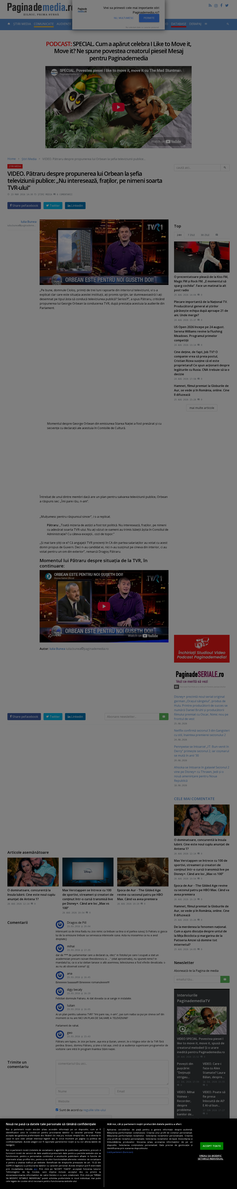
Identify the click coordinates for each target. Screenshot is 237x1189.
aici (35, 1168)
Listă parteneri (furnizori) (120, 1152)
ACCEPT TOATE (212, 1146)
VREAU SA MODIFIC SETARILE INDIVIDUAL (210, 1157)
